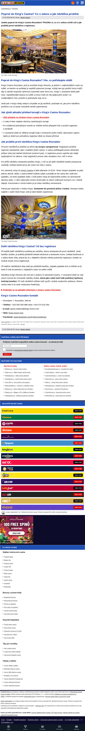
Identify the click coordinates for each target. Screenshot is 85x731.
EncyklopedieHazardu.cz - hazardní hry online (59, 369)
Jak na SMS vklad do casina (12, 672)
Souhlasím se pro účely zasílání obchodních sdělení (30, 350)
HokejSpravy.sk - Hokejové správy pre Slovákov (59, 386)
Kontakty (9, 720)
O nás (3, 720)
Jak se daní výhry (9, 638)
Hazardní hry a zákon (10, 634)
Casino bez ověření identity (12, 652)
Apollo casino (8, 580)
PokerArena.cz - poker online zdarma (56, 379)
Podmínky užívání (33, 720)
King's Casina (27, 170)
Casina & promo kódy (10, 610)
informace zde (39, 706)
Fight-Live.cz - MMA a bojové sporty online (17, 372)
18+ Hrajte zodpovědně (72, 720)
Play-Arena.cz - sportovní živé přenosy (56, 389)
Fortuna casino (8, 563)
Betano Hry (7, 560)
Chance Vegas (8, 570)
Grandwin (7, 583)
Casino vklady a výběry (11, 665)
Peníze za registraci (10, 604)
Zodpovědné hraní (29, 696)
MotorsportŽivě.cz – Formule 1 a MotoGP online (19, 386)
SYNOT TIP (7, 567)
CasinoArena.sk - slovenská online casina (57, 392)
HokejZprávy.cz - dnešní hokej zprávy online (18, 379)
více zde (23, 324)
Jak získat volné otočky (11, 614)
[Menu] (82, 3)
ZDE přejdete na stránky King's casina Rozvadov (26, 117)
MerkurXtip (7, 587)
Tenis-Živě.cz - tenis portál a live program (17, 382)
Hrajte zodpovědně (5, 321)
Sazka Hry (7, 577)
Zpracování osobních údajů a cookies (52, 720)
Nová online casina (10, 628)
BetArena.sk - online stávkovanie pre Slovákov (19, 389)
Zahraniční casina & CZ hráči (12, 631)
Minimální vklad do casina (12, 669)
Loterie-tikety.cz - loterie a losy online (56, 372)
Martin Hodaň (25, 17)
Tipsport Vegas (8, 557)
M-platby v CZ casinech (11, 675)
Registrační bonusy (10, 597)
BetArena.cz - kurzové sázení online (16, 369)
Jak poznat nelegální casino (12, 655)
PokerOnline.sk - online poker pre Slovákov (58, 396)
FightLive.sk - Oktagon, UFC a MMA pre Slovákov (20, 392)
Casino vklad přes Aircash (12, 685)
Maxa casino (8, 573)
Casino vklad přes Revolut (12, 682)
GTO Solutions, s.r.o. (7, 722)
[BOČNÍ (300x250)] (16, 543)
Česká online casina (10, 624)
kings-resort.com (16, 313)
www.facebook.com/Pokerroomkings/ (30, 317)
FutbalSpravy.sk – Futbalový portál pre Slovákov (19, 396)
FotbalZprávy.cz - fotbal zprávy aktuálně (17, 376)
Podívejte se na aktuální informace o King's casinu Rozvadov (32, 290)
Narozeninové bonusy (10, 600)
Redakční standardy (20, 720)
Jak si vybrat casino (10, 648)
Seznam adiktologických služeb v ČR (42, 712)
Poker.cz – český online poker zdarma (56, 382)
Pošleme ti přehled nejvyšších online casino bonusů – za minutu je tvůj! (33, 342)
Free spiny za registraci (11, 607)
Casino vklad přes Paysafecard (13, 679)
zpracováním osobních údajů (23, 350)
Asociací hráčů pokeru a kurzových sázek (57, 696)
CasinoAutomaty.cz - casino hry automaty (57, 376)
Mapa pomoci (58, 712)
